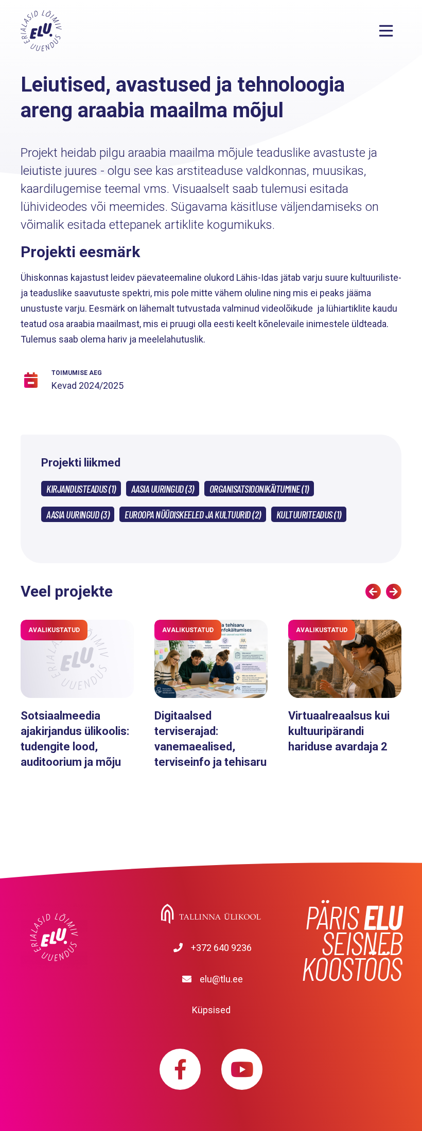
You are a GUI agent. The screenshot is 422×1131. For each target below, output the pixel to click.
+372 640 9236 (221, 947)
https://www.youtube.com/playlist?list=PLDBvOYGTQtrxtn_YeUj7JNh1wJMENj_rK (241, 1069)
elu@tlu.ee (221, 979)
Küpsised (211, 1009)
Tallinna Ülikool (211, 914)
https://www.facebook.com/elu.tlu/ (180, 1069)
